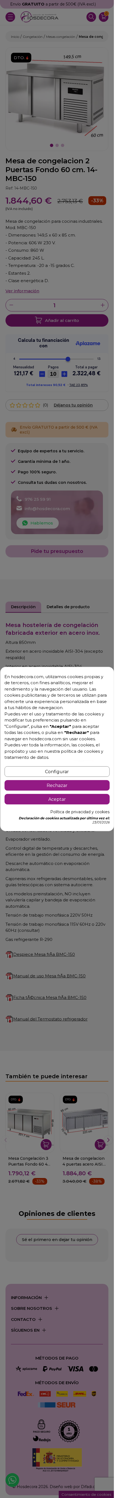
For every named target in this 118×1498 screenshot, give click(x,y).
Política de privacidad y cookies (79, 811)
